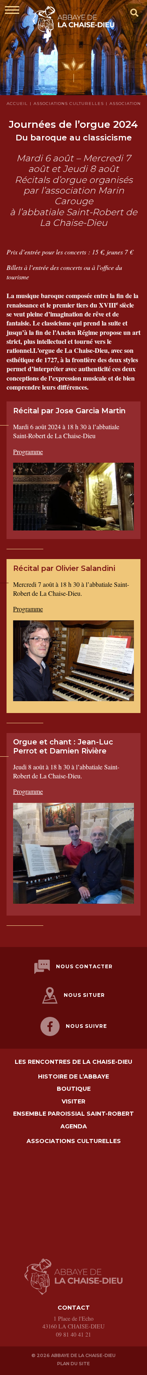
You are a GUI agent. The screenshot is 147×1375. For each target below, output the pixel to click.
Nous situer (84, 995)
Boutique (74, 1089)
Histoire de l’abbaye (73, 1077)
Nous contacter (84, 966)
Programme (28, 451)
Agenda (73, 1126)
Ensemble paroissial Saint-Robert (73, 1114)
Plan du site (73, 1363)
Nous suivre (86, 1026)
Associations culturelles (74, 1141)
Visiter (73, 1102)
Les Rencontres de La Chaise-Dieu (73, 1062)
